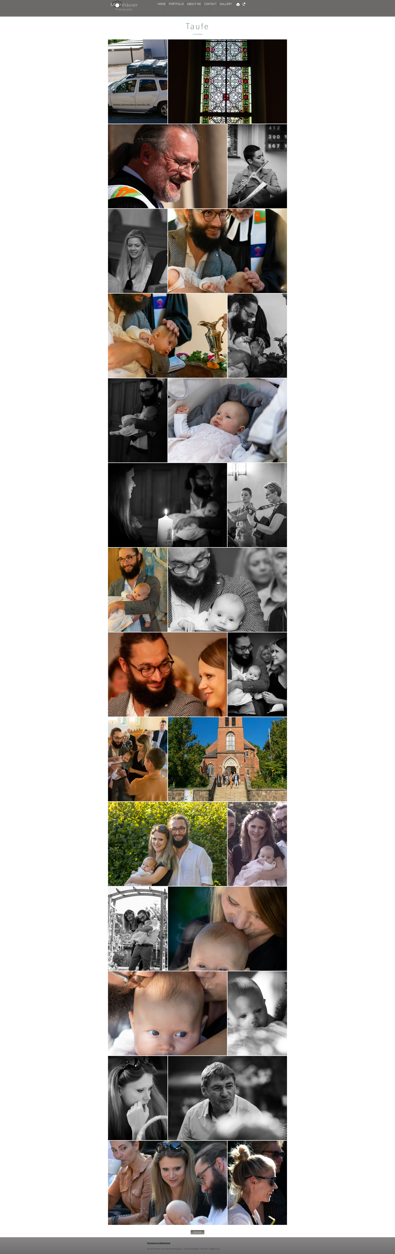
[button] (176, 4)
